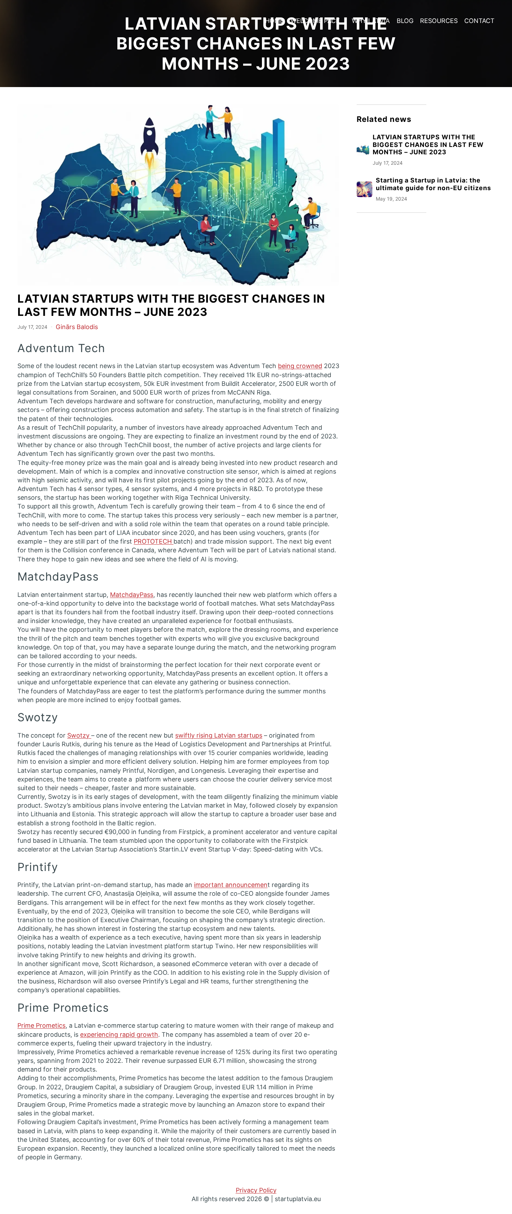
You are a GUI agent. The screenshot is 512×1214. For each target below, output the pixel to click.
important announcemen (230, 884)
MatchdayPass (131, 594)
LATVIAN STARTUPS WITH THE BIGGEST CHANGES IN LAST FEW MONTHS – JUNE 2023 (428, 144)
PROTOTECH (153, 541)
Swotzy (79, 735)
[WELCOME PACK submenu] (343, 21)
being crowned (300, 365)
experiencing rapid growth (119, 1034)
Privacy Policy (256, 1190)
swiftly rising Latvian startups (218, 735)
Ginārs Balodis (77, 326)
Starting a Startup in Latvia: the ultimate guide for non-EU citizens (433, 184)
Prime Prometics (41, 1025)
